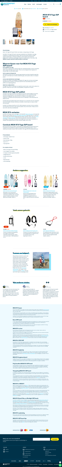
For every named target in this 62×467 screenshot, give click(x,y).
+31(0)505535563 (28, 451)
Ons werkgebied (56, 464)
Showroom (43, 0)
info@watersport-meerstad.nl (29, 449)
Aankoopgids (39, 4)
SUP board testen (58, 0)
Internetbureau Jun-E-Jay (36, 466)
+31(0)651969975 (28, 453)
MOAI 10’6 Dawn (17, 400)
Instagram (7, 451)
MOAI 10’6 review (24, 337)
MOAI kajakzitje (25, 353)
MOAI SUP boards (46, 309)
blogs (23, 421)
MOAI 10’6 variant (29, 114)
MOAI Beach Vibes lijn (32, 401)
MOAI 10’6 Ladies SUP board (20, 115)
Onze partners (50, 464)
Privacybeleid (45, 464)
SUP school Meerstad (45, 335)
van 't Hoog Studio (28, 466)
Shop (25, 4)
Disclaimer (40, 464)
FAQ (39, 0)
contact (23, 270)
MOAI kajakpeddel (32, 353)
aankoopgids (15, 395)
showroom (15, 270)
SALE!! (33, 4)
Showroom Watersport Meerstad (50, 449)
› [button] (33, 41)
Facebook (6, 449)
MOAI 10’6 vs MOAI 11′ (25, 388)
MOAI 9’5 (38, 377)
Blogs (32, 0)
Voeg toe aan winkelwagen (52, 24)
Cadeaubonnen (52, 0)
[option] (18, 24)
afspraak (54, 455)
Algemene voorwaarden (33, 464)
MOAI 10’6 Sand (12, 117)
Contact (45, 4)
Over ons (35, 0)
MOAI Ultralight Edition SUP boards (21, 403)
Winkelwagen (58, 4)
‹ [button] (4, 41)
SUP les (47, 0)
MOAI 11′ (27, 385)
